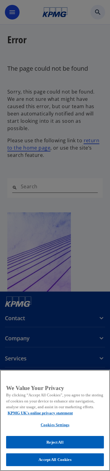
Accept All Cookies (54, 459)
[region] (55, 420)
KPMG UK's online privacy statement (40, 413)
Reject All (54, 442)
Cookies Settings (55, 425)
